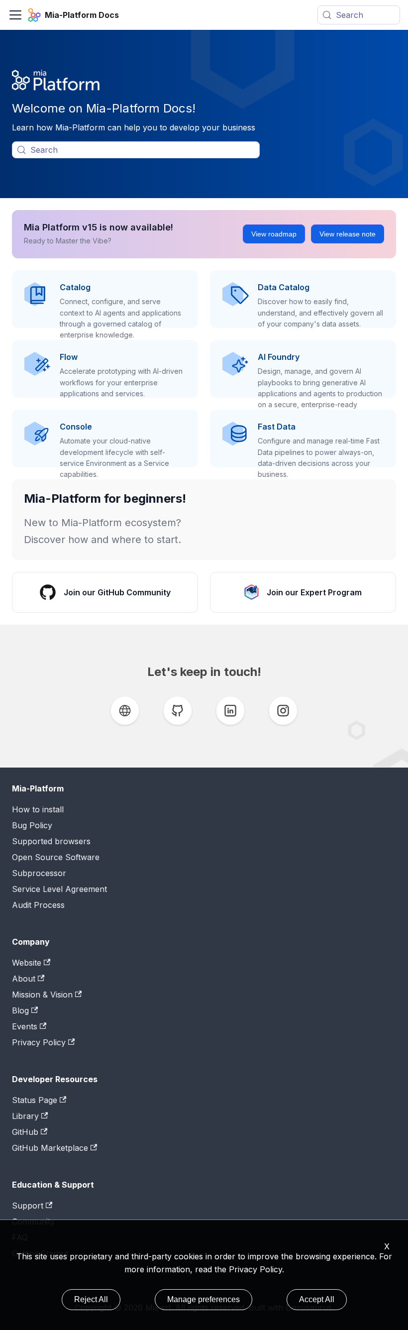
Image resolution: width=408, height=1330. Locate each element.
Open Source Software (56, 857)
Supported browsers (51, 841)
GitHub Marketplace (50, 1148)
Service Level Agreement (59, 889)
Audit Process (38, 905)
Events (24, 1026)
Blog (20, 1010)
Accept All (316, 1299)
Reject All (91, 1299)
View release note (347, 234)
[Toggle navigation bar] (15, 14)
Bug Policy (32, 825)
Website (26, 963)
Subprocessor (39, 873)
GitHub (25, 1132)
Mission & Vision (42, 994)
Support (27, 1206)
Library (25, 1116)
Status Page (34, 1100)
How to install (38, 809)
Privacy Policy (255, 1269)
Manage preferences (203, 1299)
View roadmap (274, 234)
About (23, 979)
